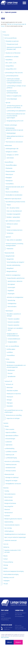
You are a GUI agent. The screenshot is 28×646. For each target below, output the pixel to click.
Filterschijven (9, 174)
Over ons (5, 544)
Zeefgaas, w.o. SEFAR (12, 155)
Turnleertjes (10, 233)
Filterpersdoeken (10, 171)
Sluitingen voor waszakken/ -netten (15, 329)
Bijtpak (8, 227)
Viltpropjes (10, 403)
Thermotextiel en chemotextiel (14, 142)
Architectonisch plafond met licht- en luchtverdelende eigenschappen (16, 115)
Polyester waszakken (13, 319)
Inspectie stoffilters (10, 432)
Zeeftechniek (8, 145)
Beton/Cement (8, 497)
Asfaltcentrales (8, 500)
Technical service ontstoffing (13, 415)
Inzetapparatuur (12, 303)
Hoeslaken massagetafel (13, 214)
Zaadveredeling (8, 522)
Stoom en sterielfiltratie (12, 192)
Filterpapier (8, 177)
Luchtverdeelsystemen (11, 75)
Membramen (11, 370)
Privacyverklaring (8, 562)
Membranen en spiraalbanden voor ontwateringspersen (16, 366)
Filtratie (6, 426)
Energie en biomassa (10, 503)
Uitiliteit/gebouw (9, 531)
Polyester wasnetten (13, 325)
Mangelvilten (10, 259)
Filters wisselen (9, 429)
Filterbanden (8, 168)
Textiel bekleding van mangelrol (15, 262)
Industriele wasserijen (10, 540)
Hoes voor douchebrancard (14, 211)
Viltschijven (10, 396)
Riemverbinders (12, 306)
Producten (6, 35)
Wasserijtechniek (9, 253)
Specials (7, 102)
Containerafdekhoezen (14, 339)
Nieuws (5, 556)
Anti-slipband (11, 284)
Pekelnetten (10, 248)
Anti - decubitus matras (13, 208)
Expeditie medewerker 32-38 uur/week (12, 551)
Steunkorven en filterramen (12, 53)
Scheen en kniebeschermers (14, 230)
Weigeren (18, 642)
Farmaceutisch (8, 512)
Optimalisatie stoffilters (11, 435)
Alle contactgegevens (19, 616)
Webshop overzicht (8, 577)
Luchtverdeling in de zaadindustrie (16, 110)
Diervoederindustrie (9, 494)
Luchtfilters (10, 352)
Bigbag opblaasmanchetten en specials (15, 137)
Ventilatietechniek (10, 467)
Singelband (11, 290)
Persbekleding (11, 362)
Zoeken (5, 568)
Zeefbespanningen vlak (11, 148)
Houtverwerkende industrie (12, 525)
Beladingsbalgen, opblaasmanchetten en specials (14, 129)
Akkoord (9, 642)
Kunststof (7, 515)
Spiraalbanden (12, 376)
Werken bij (6, 547)
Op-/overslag (8, 528)
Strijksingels (11, 293)
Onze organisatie (4, 613)
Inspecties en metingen (13, 418)
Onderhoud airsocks (11, 464)
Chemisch (7, 509)
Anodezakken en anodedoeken (13, 195)
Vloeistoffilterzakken (11, 165)
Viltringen (9, 400)
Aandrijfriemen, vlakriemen (15, 281)
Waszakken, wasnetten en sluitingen (14, 315)
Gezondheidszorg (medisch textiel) (15, 201)
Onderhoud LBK (9, 454)
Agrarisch (8, 237)
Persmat (10, 373)
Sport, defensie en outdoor (12, 221)
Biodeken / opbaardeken (13, 217)
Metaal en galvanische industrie (13, 519)
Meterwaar (10, 387)
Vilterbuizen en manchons (14, 393)
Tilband (9, 205)
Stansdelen (10, 406)
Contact (5, 559)
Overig (7, 359)
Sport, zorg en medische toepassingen (15, 537)
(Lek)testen (8, 441)
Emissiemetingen (10, 438)
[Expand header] (24, 3)
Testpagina (6, 580)
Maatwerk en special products (12, 198)
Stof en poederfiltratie (10, 38)
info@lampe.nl (7, 629)
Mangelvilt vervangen (11, 480)
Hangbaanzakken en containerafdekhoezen (13, 334)
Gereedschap (11, 300)
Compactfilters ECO (10, 69)
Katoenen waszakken (13, 322)
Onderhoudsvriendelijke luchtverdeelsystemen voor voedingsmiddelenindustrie (14, 80)
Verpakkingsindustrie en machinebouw (15, 534)
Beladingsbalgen (11, 133)
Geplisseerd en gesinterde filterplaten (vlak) (14, 48)
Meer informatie (5, 637)
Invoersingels (11, 287)
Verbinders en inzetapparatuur (15, 297)
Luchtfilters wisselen (11, 451)
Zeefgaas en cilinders (11, 151)
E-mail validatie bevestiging (10, 574)
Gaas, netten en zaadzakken (14, 240)
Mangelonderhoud (12, 271)
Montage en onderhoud (11, 477)
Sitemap (5, 565)
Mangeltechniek (9, 256)
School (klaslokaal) (12, 99)
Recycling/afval (8, 506)
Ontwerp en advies (10, 470)
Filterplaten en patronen (12, 41)
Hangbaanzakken (12, 342)
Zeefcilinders (10, 158)
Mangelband (10, 268)
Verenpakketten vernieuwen (13, 483)
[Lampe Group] (9, 3)
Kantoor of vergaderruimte (14, 96)
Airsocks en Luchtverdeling (11, 461)
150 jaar (5, 583)
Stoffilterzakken (11, 349)
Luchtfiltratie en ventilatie (11, 56)
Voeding (6, 491)
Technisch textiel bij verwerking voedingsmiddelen (14, 244)
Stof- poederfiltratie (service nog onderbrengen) (13, 411)
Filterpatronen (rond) (12, 44)
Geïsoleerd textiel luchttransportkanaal (12, 91)
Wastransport (9, 311)
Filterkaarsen (9, 180)
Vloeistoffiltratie (8, 162)
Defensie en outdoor (12, 224)
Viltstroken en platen (12, 390)
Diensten (5, 423)
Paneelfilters (8, 59)
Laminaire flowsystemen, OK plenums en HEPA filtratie (14, 106)
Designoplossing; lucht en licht (15, 121)
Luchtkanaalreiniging (11, 458)
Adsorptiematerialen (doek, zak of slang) (14, 188)
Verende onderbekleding (13, 265)
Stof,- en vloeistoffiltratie (12, 346)
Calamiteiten (8, 445)
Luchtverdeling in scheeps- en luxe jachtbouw (16, 86)
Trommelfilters (9, 183)
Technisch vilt (8, 381)
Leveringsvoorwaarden (6, 618)
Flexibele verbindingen (10, 125)
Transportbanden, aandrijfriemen (16, 278)
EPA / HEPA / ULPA (10, 63)
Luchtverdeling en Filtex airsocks (13, 72)
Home (4, 32)
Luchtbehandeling (9, 448)
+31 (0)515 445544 (8, 627)
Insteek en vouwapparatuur (12, 275)
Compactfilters (9, 66)
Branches (6, 488)
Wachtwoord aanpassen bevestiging (13, 571)
